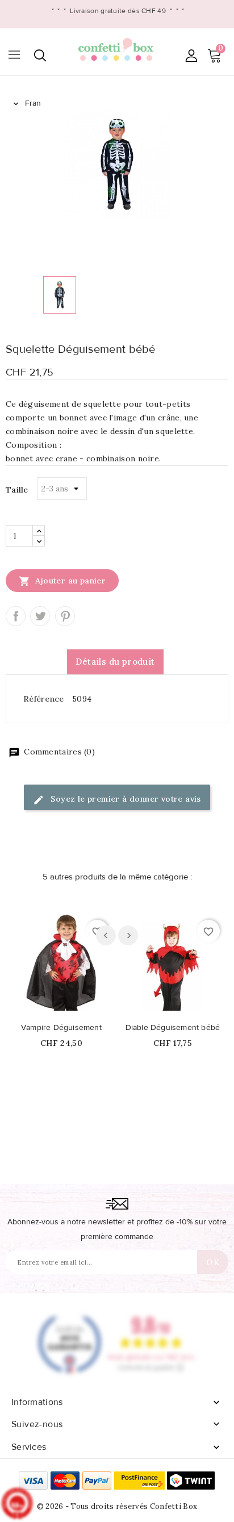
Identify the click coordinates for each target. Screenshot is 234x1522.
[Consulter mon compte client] (191, 55)
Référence (43, 699)
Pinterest (65, 616)
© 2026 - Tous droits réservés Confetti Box (117, 1506)
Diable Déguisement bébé (173, 1028)
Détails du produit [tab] (115, 661)
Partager (15, 616)
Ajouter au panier (62, 581)
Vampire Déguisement (61, 1028)
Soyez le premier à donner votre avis (124, 799)
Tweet (40, 616)
